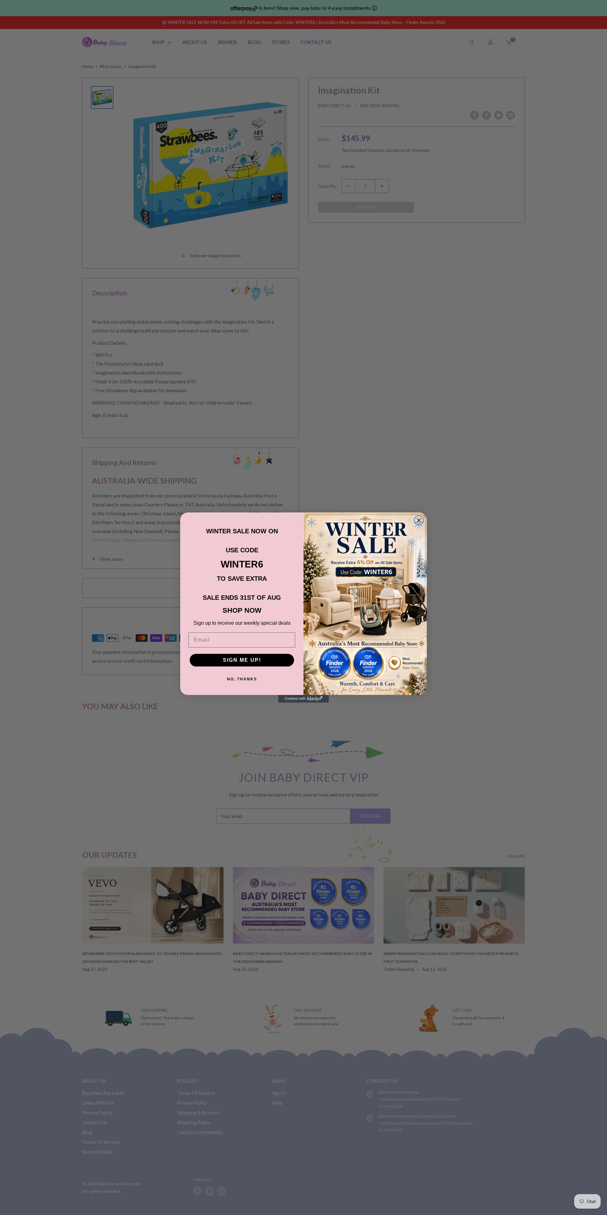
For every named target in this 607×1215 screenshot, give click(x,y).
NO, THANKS (242, 679)
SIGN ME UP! (242, 660)
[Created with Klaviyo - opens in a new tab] (303, 699)
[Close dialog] (419, 520)
